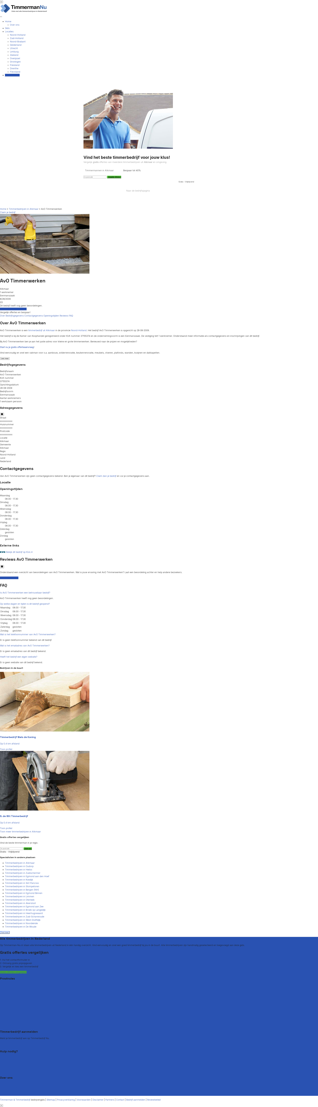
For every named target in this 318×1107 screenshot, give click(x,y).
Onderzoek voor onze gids (13, 1094)
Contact (4, 1058)
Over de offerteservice (11, 1087)
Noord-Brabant (18, 41)
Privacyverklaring (66, 1099)
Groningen (15, 61)
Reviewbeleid (154, 1099)
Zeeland (14, 55)
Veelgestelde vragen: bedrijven (16, 1064)
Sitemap (51, 1099)
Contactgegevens (33, 315)
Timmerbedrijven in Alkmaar (24, 209)
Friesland (15, 65)
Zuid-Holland (16, 38)
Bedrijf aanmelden (9, 1045)
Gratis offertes (12, 75)
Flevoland (15, 71)
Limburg (14, 51)
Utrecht (14, 48)
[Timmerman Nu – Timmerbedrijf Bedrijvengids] (24, 12)
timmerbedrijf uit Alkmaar (41, 330)
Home (8, 21)
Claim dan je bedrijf (106, 476)
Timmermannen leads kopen (15, 1041)
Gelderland (15, 45)
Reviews (64, 315)
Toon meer (5, 932)
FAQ (71, 315)
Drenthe (14, 68)
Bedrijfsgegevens (15, 315)
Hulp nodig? (6, 1068)
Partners (109, 1099)
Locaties (9, 31)
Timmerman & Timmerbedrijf (15, 1099)
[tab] (159, 592)
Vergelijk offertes (114, 177)
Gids (7, 28)
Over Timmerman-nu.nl (12, 1084)
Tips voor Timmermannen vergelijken (19, 1071)
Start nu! (28, 849)
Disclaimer (98, 1099)
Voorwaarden (84, 1099)
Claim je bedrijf (7, 212)
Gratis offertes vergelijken (13, 309)
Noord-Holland (17, 35)
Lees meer (5, 358)
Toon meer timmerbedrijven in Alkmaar (20, 831)
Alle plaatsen (7, 1025)
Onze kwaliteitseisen (10, 1090)
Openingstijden (51, 315)
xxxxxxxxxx (6, 421)
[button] (25, 592)
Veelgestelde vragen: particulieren (18, 1061)
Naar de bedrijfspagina (138, 190)
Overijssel (15, 58)
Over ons (14, 24)
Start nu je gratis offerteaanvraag (17, 347)
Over (3, 315)
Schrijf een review (9, 578)
